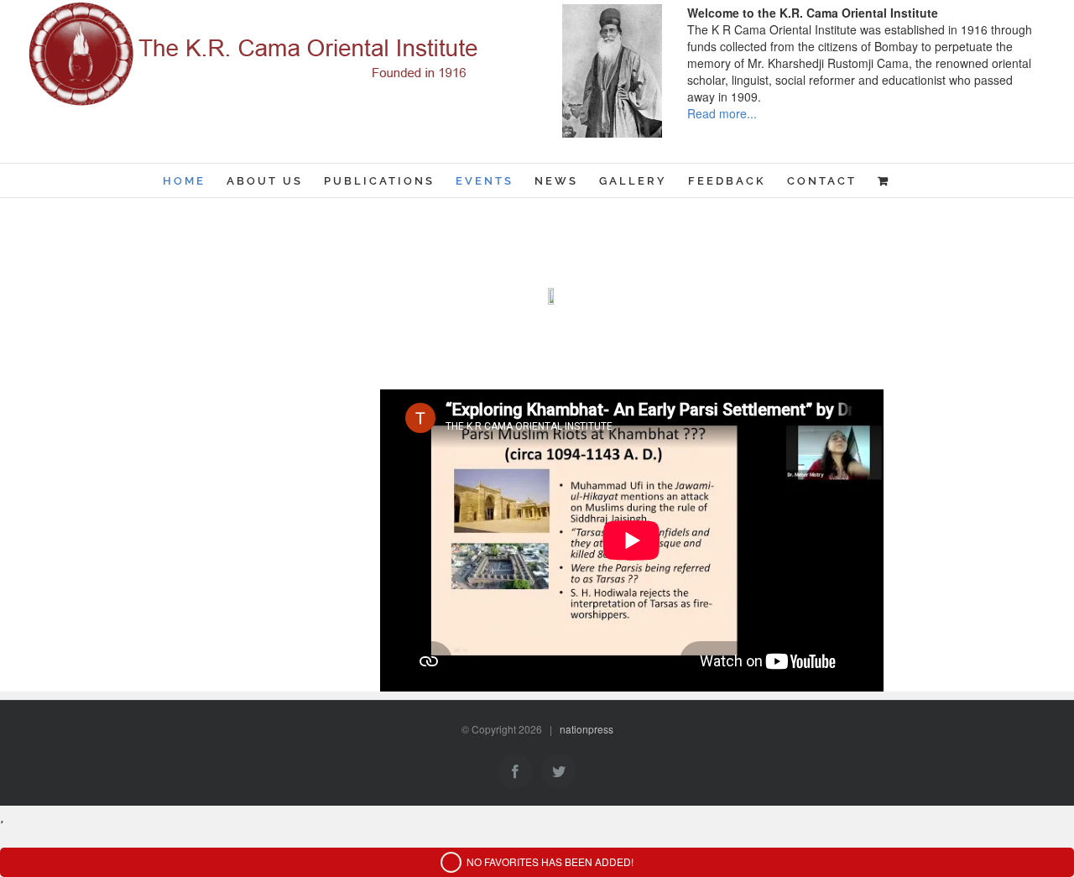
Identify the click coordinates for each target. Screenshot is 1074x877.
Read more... (722, 113)
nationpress (586, 729)
